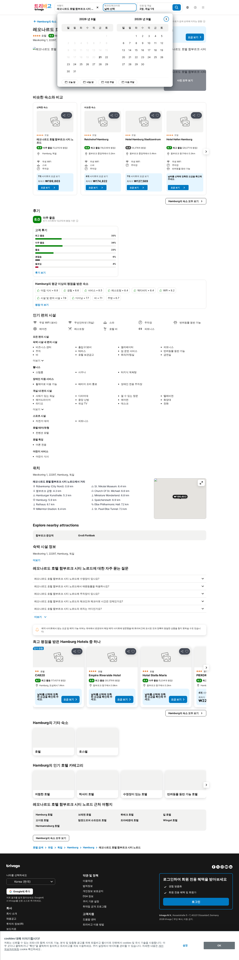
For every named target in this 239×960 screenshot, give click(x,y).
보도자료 (11, 928)
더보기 (36, 360)
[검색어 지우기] (97, 7)
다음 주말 (129, 82)
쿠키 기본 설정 (91, 901)
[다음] (166, 19)
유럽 (50, 847)
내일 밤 (90, 82)
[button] (78, 7)
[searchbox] (78, 9)
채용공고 (11, 918)
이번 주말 (109, 82)
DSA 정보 (88, 896)
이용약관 (88, 880)
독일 (59, 847)
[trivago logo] (43, 7)
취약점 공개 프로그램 (94, 906)
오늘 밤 (71, 82)
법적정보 (88, 885)
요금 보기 (193, 37)
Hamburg (72, 847)
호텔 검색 (38, 847)
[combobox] (78, 7)
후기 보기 (40, 272)
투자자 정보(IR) (15, 923)
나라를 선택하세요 (16, 875)
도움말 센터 (89, 919)
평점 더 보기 (42, 304)
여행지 (60, 5)
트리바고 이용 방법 (93, 924)
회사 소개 (11, 913)
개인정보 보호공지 (93, 891)
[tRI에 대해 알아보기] (77, 220)
